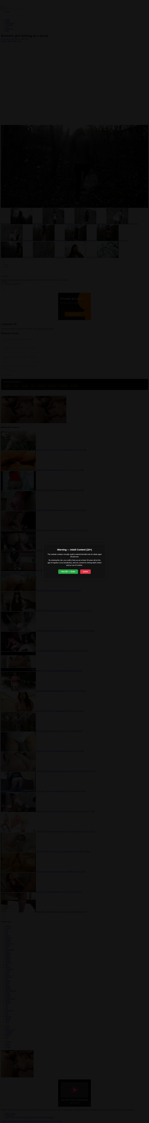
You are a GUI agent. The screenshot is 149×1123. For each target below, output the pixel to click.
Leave (85, 572)
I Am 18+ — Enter (68, 572)
